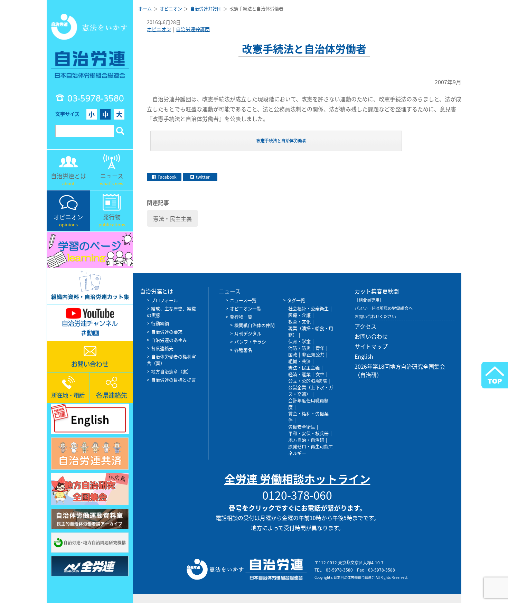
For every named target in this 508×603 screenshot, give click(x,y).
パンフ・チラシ (250, 341)
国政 (292, 354)
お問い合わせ (371, 336)
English (364, 356)
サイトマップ (371, 346)
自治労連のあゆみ (169, 340)
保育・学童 (299, 341)
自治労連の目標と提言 (173, 379)
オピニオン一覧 (245, 308)
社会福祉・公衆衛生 (308, 308)
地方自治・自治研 (306, 439)
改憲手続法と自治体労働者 (281, 140)
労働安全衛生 (301, 426)
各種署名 (243, 350)
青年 (320, 348)
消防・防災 (299, 348)
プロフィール (164, 300)
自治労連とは (156, 291)
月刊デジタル (247, 333)
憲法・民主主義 (172, 218)
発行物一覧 (241, 316)
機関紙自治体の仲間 (254, 325)
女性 (320, 374)
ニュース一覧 (243, 300)
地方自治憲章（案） (171, 371)
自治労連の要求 (166, 331)
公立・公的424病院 (307, 380)
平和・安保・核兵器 (308, 433)
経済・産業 (299, 374)
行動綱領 (160, 323)
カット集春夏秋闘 (377, 291)
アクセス (365, 326)
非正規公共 (313, 354)
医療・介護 (299, 315)
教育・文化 (299, 321)
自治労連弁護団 (193, 29)
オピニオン (159, 29)
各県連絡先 (162, 348)
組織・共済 (299, 361)
